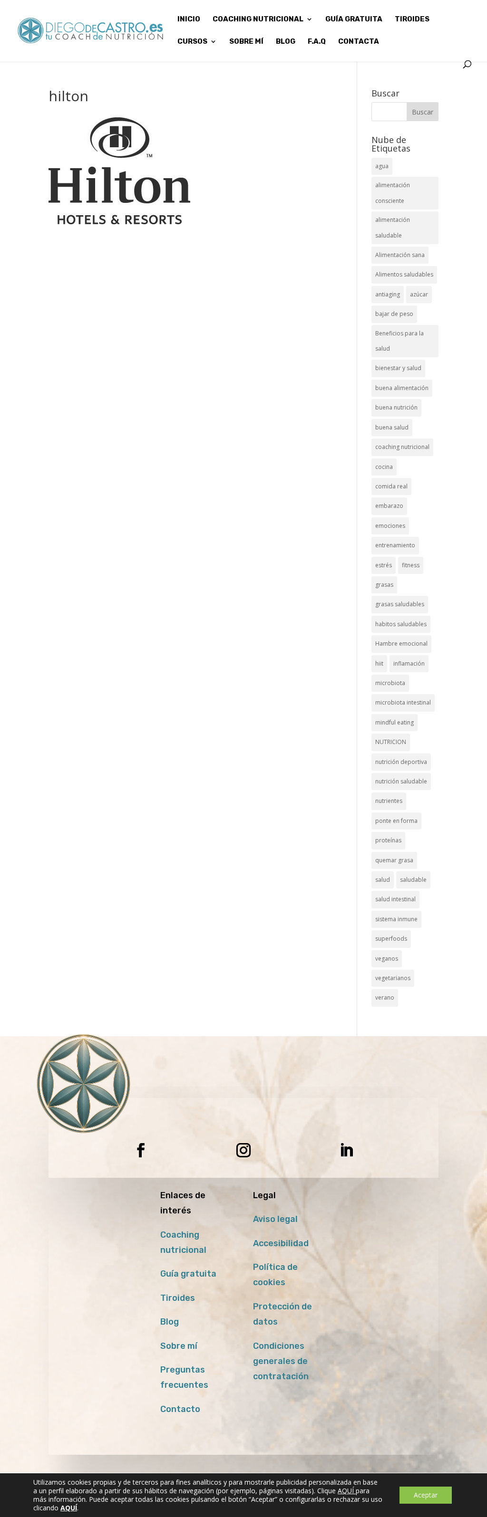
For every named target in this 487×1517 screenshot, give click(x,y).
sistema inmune (396, 919)
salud (382, 880)
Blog (169, 1322)
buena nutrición (396, 407)
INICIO (188, 19)
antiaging (387, 294)
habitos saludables (401, 624)
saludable (413, 880)
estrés (383, 565)
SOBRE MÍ (246, 42)
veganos (386, 958)
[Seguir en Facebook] (141, 1150)
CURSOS (192, 42)
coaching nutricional (402, 447)
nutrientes (388, 801)
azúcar (419, 294)
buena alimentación (402, 388)
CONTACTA (358, 42)
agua (382, 166)
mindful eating (394, 722)
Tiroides (177, 1298)
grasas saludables (399, 604)
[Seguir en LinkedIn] (346, 1150)
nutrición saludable (401, 781)
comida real (391, 486)
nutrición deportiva (401, 762)
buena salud (392, 427)
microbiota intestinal (403, 702)
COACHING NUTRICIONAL (258, 19)
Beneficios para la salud (399, 341)
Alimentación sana (400, 255)
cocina (384, 467)
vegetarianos (392, 978)
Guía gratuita (353, 19)
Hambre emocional (401, 643)
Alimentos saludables (404, 274)
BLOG (285, 42)
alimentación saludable (392, 227)
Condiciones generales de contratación (281, 1361)
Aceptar (426, 1494)
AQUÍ (347, 1490)
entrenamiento (395, 545)
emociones (390, 526)
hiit (379, 663)
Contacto (180, 1409)
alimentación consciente (392, 192)
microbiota (390, 683)
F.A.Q (317, 42)
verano (384, 997)
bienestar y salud (398, 368)
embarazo (389, 506)
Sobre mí (178, 1346)
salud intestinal (395, 899)
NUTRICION (390, 742)
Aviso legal (275, 1219)
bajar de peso (394, 314)
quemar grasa (394, 860)
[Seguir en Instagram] (243, 1150)
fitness (410, 565)
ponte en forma (396, 821)
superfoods (391, 939)
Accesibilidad (281, 1243)
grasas (384, 585)
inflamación (409, 663)
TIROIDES (412, 19)
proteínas (388, 840)
